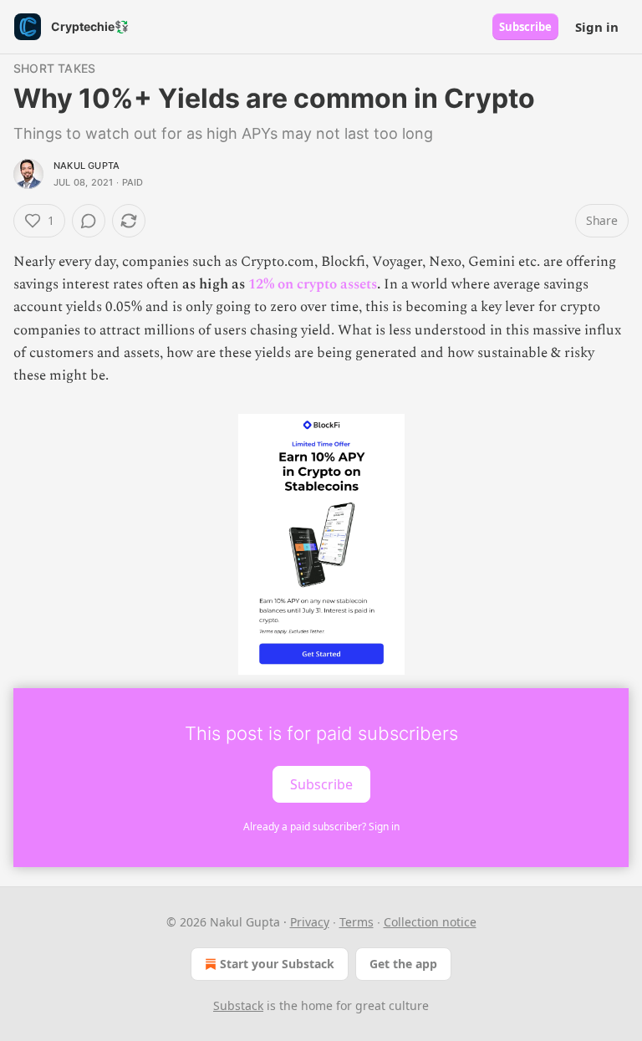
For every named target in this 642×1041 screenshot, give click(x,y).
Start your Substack (277, 964)
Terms (356, 922)
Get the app (403, 964)
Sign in (597, 26)
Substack (238, 1005)
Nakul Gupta (87, 165)
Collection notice (430, 922)
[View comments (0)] (88, 220)
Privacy (309, 922)
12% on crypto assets (312, 284)
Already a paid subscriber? (321, 826)
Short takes (54, 68)
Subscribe (525, 26)
